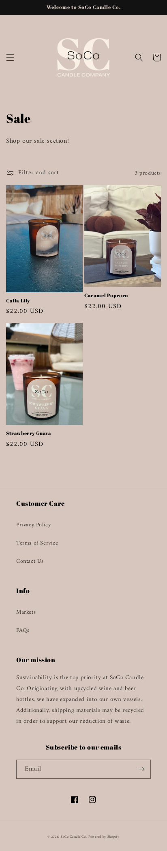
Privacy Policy (33, 525)
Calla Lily (18, 301)
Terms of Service (37, 543)
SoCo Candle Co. (74, 837)
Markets (26, 612)
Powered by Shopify (104, 837)
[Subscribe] (141, 769)
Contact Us (30, 561)
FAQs (22, 630)
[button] (10, 57)
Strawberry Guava (28, 433)
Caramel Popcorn (106, 295)
